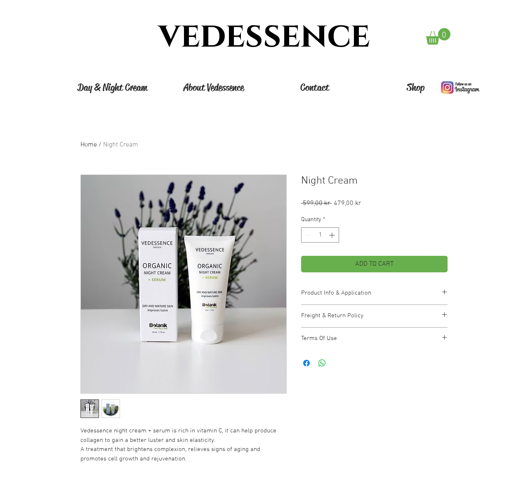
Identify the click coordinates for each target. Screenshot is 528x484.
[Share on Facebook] (306, 363)
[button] (438, 36)
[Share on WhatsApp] (322, 363)
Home (88, 145)
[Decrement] (307, 235)
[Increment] (333, 235)
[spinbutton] (320, 235)
